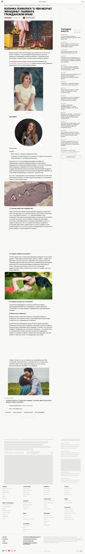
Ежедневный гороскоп (69, 519)
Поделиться (51, 18)
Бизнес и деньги (47, 488)
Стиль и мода (27, 486)
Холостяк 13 (67, 490)
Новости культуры (68, 502)
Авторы (4, 537)
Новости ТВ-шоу (68, 488)
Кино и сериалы (67, 500)
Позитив (45, 506)
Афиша (66, 498)
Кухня (24, 513)
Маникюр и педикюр (6, 510)
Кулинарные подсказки (28, 519)
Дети (24, 531)
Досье (3, 494)
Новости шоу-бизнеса (7, 488)
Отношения (26, 523)
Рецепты (25, 515)
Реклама (4, 543)
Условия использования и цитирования (30, 543)
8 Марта (45, 519)
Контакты (5, 539)
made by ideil (79, 551)
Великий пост (47, 521)
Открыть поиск (83, 2)
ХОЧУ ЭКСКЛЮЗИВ (39, 412)
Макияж (4, 508)
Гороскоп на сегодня (68, 509)
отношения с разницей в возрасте (19, 63)
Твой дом (25, 500)
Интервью (4, 498)
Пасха (45, 523)
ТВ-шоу (66, 486)
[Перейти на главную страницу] (42, 2)
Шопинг (24, 496)
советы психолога (17, 412)
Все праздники (47, 525)
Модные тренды (26, 494)
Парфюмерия (5, 516)
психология (8, 412)
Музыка (4, 496)
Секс (24, 527)
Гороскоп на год (67, 515)
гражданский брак (28, 412)
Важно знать (46, 494)
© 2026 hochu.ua (47, 551)
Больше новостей (71, 156)
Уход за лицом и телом (7, 504)
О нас (3, 541)
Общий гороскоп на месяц (70, 513)
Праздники (47, 513)
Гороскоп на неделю (68, 511)
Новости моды (26, 488)
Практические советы (28, 490)
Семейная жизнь (26, 529)
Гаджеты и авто (47, 508)
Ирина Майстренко (30, 17)
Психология (46, 492)
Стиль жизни (47, 498)
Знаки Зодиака (67, 517)
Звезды (4, 486)
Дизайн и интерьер (27, 502)
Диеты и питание (6, 512)
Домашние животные (27, 504)
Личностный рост (47, 490)
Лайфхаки (25, 508)
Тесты (45, 504)
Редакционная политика (29, 539)
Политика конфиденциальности (32, 537)
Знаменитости (5, 490)
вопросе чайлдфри (27, 405)
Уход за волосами (6, 506)
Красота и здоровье (7, 502)
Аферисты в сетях (68, 494)
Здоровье (4, 514)
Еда (24, 517)
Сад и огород (26, 506)
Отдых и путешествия (48, 502)
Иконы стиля (26, 492)
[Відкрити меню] (2, 1)
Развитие (46, 486)
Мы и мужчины (8, 17)
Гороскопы (67, 507)
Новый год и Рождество (49, 517)
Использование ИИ (28, 541)
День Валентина (47, 515)
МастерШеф (67, 492)
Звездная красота (6, 492)
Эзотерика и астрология (49, 500)
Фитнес (4, 518)
